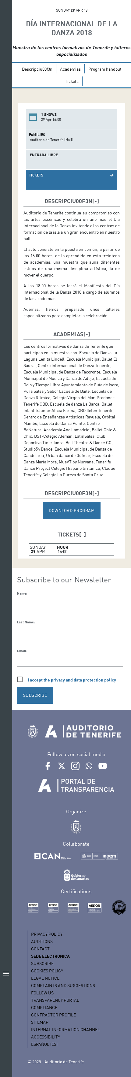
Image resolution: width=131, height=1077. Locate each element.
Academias (70, 69)
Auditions (42, 941)
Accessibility (45, 1036)
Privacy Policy (46, 934)
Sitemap (39, 1022)
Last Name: (26, 622)
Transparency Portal (55, 1000)
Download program (71, 510)
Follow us (42, 992)
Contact (40, 948)
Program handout (105, 69)
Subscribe (42, 963)
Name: (22, 593)
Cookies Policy (47, 970)
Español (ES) (44, 1044)
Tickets (72, 81)
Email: (22, 651)
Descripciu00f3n (37, 69)
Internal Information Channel (65, 1029)
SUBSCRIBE (35, 695)
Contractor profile (53, 1014)
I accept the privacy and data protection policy (72, 679)
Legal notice (45, 978)
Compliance (44, 1007)
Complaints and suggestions (63, 985)
